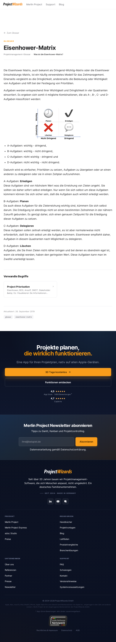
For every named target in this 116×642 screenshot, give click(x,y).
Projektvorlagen (67, 527)
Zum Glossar (13, 33)
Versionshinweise (68, 581)
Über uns (9, 564)
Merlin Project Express (16, 527)
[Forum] (66, 501)
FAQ (62, 564)
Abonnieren (86, 441)
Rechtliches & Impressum (47, 630)
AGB (78, 630)
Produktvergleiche (69, 544)
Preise (8, 539)
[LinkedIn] (50, 501)
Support (50, 4)
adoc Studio (11, 533)
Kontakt (63, 575)
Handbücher (66, 522)
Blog (61, 4)
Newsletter (10, 587)
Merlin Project (34, 4)
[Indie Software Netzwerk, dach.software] (57, 621)
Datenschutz (66, 630)
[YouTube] (58, 501)
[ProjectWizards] (58, 472)
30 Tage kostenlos (56, 372)
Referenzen (10, 570)
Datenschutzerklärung (73, 449)
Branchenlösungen (69, 550)
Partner (8, 575)
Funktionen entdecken (58, 382)
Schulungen (65, 570)
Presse (8, 581)
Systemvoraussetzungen (72, 587)
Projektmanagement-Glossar (17, 54)
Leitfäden (64, 539)
